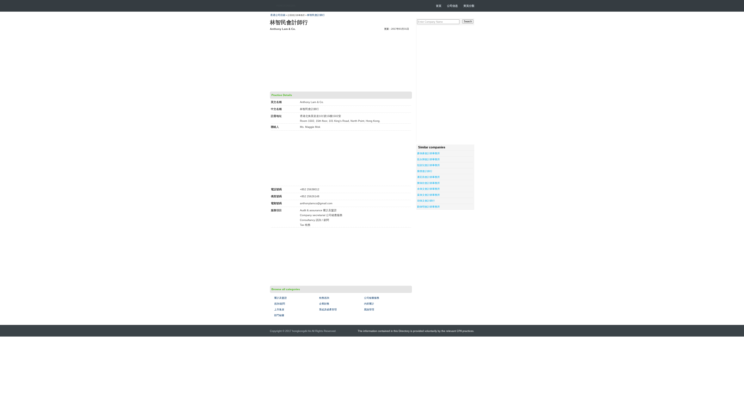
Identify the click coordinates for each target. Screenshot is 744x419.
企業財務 (324, 303)
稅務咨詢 (324, 297)
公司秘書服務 (371, 297)
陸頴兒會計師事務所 (428, 165)
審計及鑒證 (280, 297)
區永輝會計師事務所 (428, 159)
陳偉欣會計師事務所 (428, 183)
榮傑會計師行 (424, 171)
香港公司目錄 (277, 15)
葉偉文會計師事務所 (428, 194)
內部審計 (369, 303)
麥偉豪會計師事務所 (428, 153)
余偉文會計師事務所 (428, 188)
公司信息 (452, 5)
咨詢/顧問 (279, 303)
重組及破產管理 (328, 309)
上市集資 (279, 309)
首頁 (438, 5)
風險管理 (369, 309)
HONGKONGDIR (285, 5)
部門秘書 (279, 315)
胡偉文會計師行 (426, 200)
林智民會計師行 (316, 15)
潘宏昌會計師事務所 (428, 177)
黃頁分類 (468, 5)
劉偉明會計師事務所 (428, 206)
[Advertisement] (341, 60)
